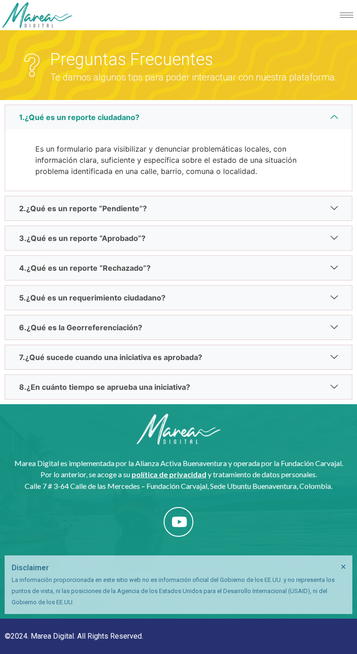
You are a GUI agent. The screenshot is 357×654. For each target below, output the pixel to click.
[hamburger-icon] (346, 15)
